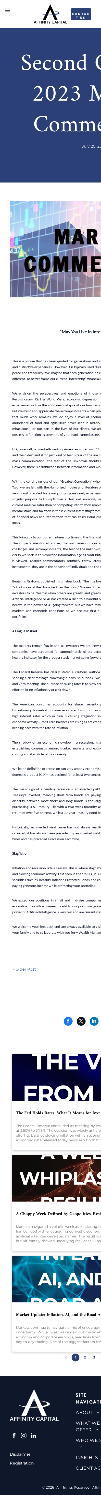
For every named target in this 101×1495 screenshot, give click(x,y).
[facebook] (14, 1436)
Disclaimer (20, 1454)
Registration (22, 1463)
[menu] (7, 10)
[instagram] (23, 1436)
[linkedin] (33, 1436)
